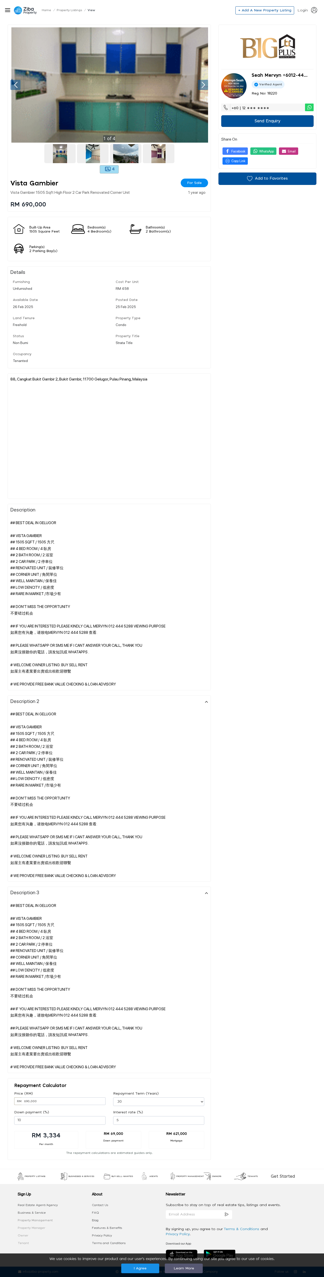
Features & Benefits (107, 1227)
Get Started (283, 1176)
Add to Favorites (271, 178)
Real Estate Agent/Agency (38, 1205)
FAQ (95, 1212)
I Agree (140, 1268)
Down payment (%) (31, 1112)
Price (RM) (23, 1093)
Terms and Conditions (109, 1243)
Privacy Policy (102, 1235)
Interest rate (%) (128, 1112)
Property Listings (69, 10)
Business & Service (32, 1212)
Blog (95, 1220)
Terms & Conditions (242, 1229)
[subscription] (226, 1214)
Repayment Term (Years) (136, 1093)
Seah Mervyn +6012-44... (280, 75)
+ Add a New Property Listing (264, 10)
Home (46, 10)
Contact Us (100, 1205)
